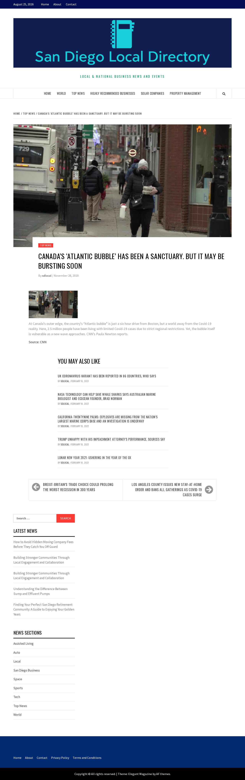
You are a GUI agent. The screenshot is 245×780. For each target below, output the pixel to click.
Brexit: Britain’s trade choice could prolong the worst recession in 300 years (78, 487)
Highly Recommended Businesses (112, 93)
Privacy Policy (60, 758)
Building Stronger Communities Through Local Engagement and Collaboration (41, 560)
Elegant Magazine (140, 774)
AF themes (163, 774)
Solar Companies (152, 93)
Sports (18, 688)
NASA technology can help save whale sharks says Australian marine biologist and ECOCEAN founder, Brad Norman (107, 396)
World (61, 93)
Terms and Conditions (87, 758)
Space (17, 679)
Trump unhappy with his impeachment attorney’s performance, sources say (111, 439)
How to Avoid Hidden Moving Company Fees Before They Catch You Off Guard (43, 544)
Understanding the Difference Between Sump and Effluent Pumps (40, 591)
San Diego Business (26, 670)
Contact (71, 4)
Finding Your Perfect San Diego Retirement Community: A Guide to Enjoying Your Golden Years (43, 609)
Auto (16, 652)
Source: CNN (38, 342)
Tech (16, 697)
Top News (78, 93)
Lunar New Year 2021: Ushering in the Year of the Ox (94, 457)
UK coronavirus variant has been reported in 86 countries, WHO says (107, 376)
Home (45, 4)
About (57, 4)
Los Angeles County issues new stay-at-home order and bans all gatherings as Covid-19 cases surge (167, 489)
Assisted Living (23, 643)
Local (17, 661)
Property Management (185, 93)
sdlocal (47, 275)
